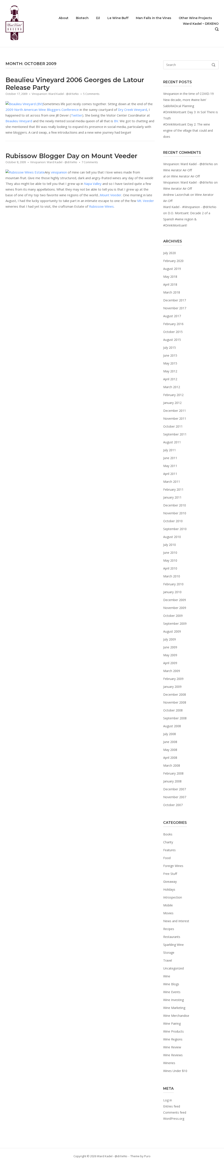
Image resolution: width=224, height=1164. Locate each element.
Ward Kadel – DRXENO (201, 24)
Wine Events (171, 992)
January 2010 (172, 592)
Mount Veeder (110, 195)
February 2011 (173, 489)
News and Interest (176, 921)
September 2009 (175, 623)
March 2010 (171, 576)
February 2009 (173, 679)
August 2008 (172, 726)
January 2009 (172, 687)
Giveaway (170, 881)
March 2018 (171, 292)
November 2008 (174, 702)
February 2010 (173, 584)
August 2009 (172, 631)
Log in (167, 1100)
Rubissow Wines (101, 206)
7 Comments (90, 162)
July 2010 (169, 545)
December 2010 (174, 505)
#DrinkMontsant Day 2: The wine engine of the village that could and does (188, 130)
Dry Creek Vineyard (132, 109)
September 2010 (175, 529)
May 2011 (170, 466)
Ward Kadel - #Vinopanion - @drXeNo (189, 207)
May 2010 (170, 560)
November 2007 (174, 797)
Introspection (172, 897)
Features (169, 850)
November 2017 (174, 308)
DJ (98, 18)
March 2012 (171, 387)
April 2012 (170, 379)
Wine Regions (172, 1039)
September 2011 (175, 434)
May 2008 (170, 750)
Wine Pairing (172, 1023)
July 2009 (169, 639)
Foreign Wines (173, 866)
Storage (168, 952)
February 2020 (173, 261)
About (63, 18)
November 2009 (174, 608)
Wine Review (172, 1047)
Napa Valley (93, 183)
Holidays (169, 889)
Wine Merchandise (176, 1016)
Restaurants (171, 937)
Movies (168, 913)
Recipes (168, 929)
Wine (166, 976)
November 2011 (174, 418)
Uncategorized (173, 968)
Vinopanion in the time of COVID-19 (188, 94)
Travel (167, 960)
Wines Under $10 (175, 1071)
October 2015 (173, 332)
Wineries (169, 1063)
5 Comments (91, 94)
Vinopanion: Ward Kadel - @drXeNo (55, 94)
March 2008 (171, 765)
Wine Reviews (173, 1055)
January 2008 (172, 781)
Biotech (82, 18)
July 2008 (169, 734)
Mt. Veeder (145, 200)
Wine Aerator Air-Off (177, 170)
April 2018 (170, 284)
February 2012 (173, 395)
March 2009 (171, 671)
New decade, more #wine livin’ (184, 100)
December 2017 (174, 300)
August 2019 (172, 269)
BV (116, 121)
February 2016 (173, 324)
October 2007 (173, 805)
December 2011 (174, 411)
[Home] (14, 23)
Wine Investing (173, 1000)
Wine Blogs (171, 984)
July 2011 (169, 450)
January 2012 (172, 403)
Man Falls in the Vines (153, 18)
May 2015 (170, 363)
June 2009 (170, 647)
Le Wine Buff (117, 18)
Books (167, 834)
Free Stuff (170, 874)
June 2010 (170, 552)
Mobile (168, 905)
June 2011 (170, 458)
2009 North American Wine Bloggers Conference (42, 109)
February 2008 (173, 773)
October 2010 (173, 521)
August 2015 (172, 340)
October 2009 (173, 616)
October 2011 (173, 426)
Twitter (76, 115)
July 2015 (169, 347)
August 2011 (172, 442)
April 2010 (170, 568)
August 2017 (172, 316)
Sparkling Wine (173, 945)
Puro (147, 1156)
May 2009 (170, 655)
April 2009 (170, 663)
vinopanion (59, 172)
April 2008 (170, 757)
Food (167, 858)
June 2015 (170, 355)
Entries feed (171, 1106)
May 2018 (170, 276)
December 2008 (174, 694)
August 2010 (172, 537)
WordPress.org (173, 1118)
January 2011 (172, 497)
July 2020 (169, 253)
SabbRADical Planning (178, 106)
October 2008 (173, 710)
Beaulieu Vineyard (18, 121)
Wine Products (173, 1031)
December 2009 (174, 600)
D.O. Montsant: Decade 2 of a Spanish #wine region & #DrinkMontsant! (186, 219)
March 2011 (171, 481)
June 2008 (170, 742)
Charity (168, 842)
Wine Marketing (174, 1008)
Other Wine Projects (195, 18)
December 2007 (174, 789)
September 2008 (175, 718)
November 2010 (174, 513)
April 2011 (170, 474)
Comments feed (174, 1112)
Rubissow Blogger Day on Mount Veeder (71, 156)
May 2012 (170, 371)
